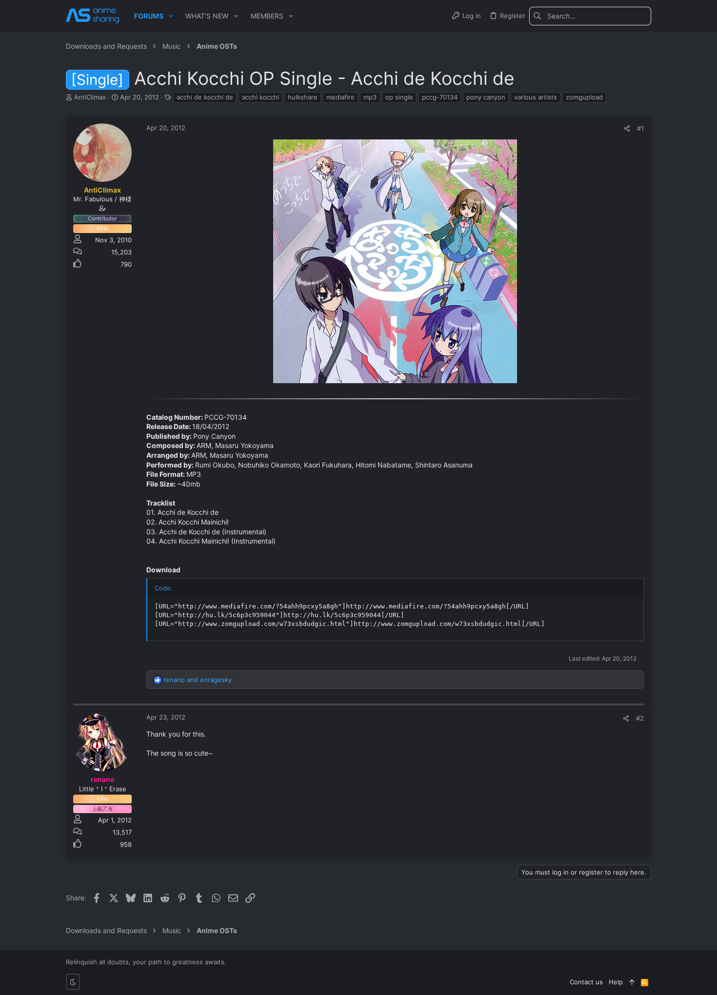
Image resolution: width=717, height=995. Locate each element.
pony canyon (485, 97)
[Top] (632, 982)
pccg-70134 (440, 97)
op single (399, 97)
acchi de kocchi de (205, 97)
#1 (640, 128)
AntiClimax (90, 97)
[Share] (627, 128)
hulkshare (303, 97)
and (197, 679)
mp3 (370, 97)
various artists (535, 97)
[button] (171, 16)
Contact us (586, 982)
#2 (640, 718)
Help (616, 982)
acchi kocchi (260, 97)
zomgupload (584, 97)
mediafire (340, 97)
